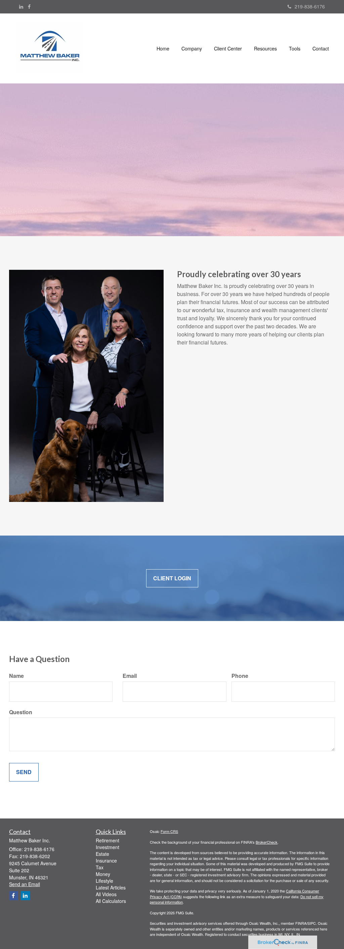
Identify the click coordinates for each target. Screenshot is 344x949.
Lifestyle (104, 880)
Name (16, 676)
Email (130, 676)
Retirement (107, 840)
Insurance (106, 860)
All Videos (106, 894)
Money (103, 874)
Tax (99, 867)
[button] (191, 48)
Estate (102, 853)
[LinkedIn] (21, 6)
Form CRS (169, 831)
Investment (107, 847)
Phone (239, 676)
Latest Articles (111, 887)
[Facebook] (29, 6)
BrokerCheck (266, 842)
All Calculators (111, 901)
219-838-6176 (310, 6)
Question (20, 712)
